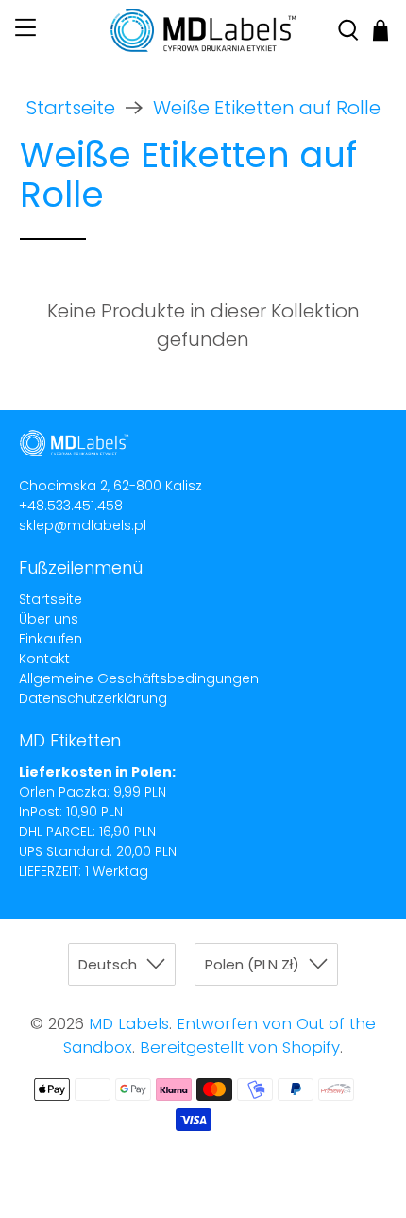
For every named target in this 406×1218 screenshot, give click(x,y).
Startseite (70, 107)
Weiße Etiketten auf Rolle (267, 107)
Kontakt (44, 658)
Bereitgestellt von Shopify (240, 1047)
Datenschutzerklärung (93, 698)
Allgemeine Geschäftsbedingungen (139, 678)
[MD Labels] (203, 30)
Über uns (48, 618)
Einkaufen (50, 638)
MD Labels (129, 1024)
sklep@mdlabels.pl (82, 525)
